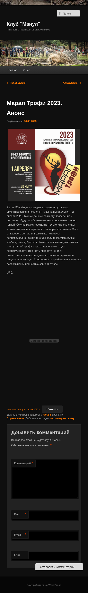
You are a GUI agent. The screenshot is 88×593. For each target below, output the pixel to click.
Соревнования (15, 418)
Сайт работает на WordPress (44, 585)
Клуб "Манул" (23, 23)
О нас (26, 70)
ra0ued (47, 414)
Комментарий (23, 463)
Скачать (52, 409)
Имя (20, 514)
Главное (12, 70)
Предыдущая (16, 82)
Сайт (17, 555)
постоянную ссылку (62, 418)
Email (20, 534)
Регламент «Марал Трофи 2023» (23, 409)
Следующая (72, 82)
